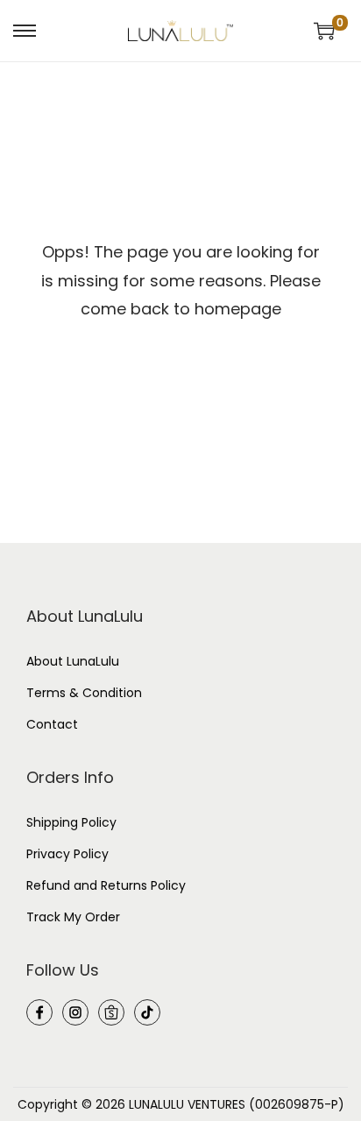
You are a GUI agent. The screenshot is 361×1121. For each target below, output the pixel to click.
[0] (324, 30)
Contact (52, 724)
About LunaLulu (72, 661)
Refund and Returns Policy (106, 885)
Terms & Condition (84, 693)
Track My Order (73, 917)
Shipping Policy (71, 822)
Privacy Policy (67, 854)
